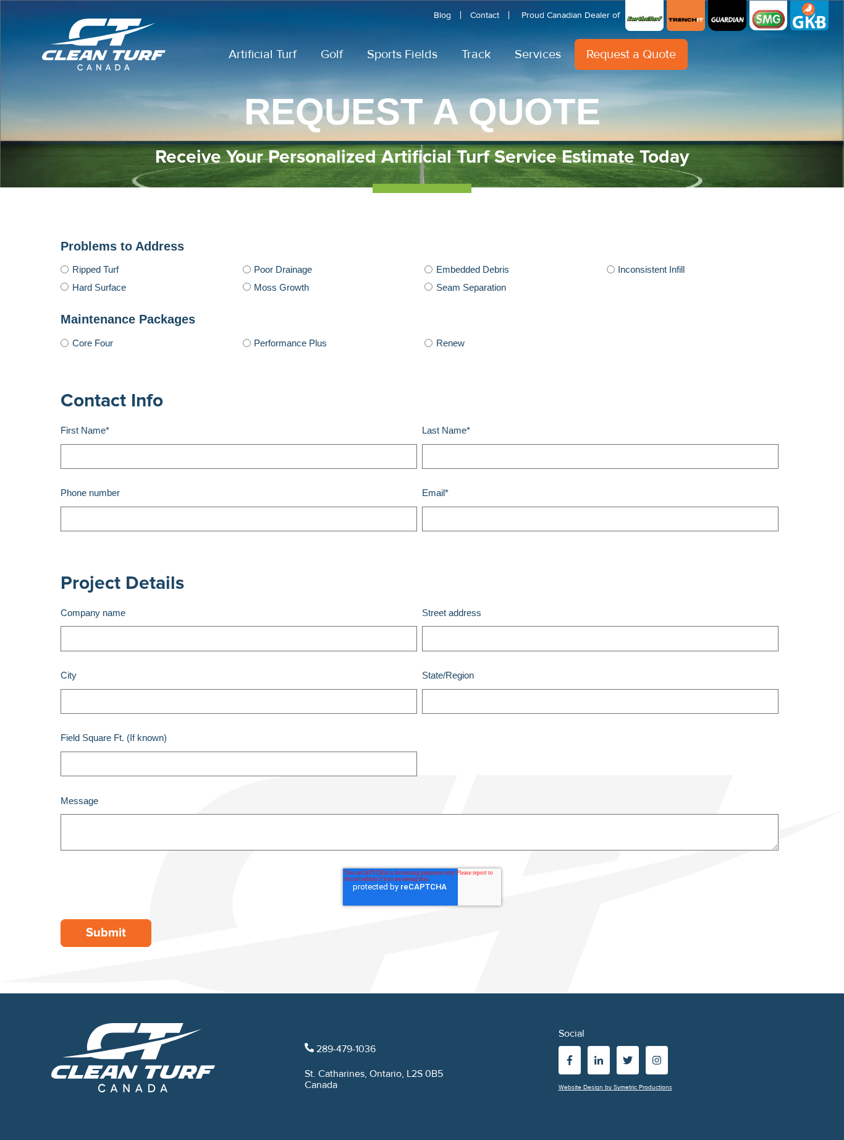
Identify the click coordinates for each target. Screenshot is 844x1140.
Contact (484, 15)
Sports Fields (402, 54)
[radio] (147, 269)
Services (538, 54)
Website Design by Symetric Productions (615, 1087)
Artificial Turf (263, 54)
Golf (332, 54)
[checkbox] (420, 277)
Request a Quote (631, 54)
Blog (442, 15)
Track (476, 54)
